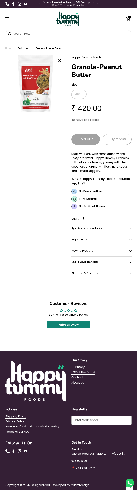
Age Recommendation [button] (87, 228)
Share (75, 219)
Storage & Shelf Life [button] (85, 273)
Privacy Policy (15, 421)
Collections (24, 48)
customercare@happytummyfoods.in (98, 454)
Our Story (78, 367)
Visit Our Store (86, 468)
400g (79, 94)
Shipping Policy (15, 416)
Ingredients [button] (79, 239)
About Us (77, 382)
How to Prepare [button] (82, 251)
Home (8, 48)
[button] (128, 18)
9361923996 (79, 461)
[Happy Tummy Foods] (67, 18)
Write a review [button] (68, 325)
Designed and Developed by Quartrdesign (60, 485)
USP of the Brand (83, 372)
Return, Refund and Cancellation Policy (32, 426)
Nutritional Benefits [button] (85, 262)
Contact (77, 377)
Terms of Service (17, 432)
